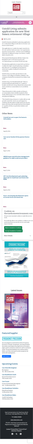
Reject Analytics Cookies (13, 228)
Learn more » (6, 356)
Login (13, 2)
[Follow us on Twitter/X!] (16, 434)
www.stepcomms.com (16, 420)
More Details (8, 235)
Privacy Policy (14, 429)
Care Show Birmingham (9, 368)
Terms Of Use (22, 429)
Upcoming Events (10, 364)
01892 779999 (17, 417)
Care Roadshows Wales (9, 395)
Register (18, 2)
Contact (8, 429)
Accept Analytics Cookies (13, 231)
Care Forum (5, 381)
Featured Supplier (10, 333)
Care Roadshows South (9, 374)
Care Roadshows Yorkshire (10, 388)
